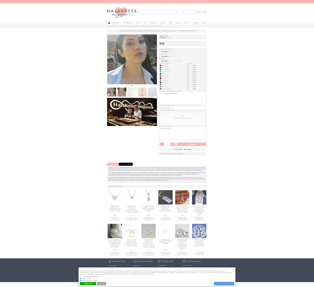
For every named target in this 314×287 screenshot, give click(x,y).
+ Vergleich (188, 149)
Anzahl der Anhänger (166, 49)
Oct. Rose (164, 84)
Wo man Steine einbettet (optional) (170, 91)
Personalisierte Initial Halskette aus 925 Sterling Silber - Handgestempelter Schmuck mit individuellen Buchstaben (114, 243)
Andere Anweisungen (166, 126)
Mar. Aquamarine (166, 69)
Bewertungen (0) (125, 164)
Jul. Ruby (164, 78)
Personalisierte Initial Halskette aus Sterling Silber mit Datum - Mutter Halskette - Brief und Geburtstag (182, 209)
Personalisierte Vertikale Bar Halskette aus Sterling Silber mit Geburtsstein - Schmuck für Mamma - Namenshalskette (148, 243)
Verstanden (88, 283)
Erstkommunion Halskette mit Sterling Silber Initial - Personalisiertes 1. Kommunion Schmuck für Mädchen (182, 244)
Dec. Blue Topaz (166, 88)
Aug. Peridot (165, 80)
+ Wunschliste (179, 149)
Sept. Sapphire (165, 82)
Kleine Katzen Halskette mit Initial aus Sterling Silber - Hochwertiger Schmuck (148, 208)
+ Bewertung (179, 153)
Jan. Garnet (164, 65)
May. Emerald (165, 73)
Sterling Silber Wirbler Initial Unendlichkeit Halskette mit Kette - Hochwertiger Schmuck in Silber (131, 243)
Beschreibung (113, 164)
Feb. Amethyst (165, 67)
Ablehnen (101, 283)
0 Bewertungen (171, 153)
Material (162, 58)
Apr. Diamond (165, 71)
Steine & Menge (164, 63)
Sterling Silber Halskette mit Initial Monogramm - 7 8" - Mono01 (165, 241)
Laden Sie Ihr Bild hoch (167, 110)
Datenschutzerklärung (224, 283)
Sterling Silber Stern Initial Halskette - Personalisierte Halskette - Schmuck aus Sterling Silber (131, 209)
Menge (190, 63)
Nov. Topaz (164, 86)
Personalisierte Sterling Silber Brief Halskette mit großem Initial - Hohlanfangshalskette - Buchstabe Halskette (199, 209)
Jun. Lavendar (165, 76)
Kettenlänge (163, 54)
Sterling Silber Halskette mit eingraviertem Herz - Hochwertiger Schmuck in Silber (115, 208)
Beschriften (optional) (166, 105)
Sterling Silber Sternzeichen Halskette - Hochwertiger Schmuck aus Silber (165, 208)
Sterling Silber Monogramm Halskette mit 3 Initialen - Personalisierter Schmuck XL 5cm (199, 243)
